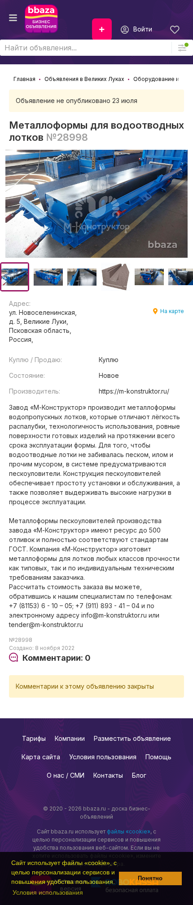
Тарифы (34, 738)
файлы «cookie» (128, 831)
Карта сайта (41, 757)
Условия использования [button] (48, 892)
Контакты (108, 775)
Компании (70, 738)
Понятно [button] (150, 878)
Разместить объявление (132, 738)
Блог (139, 775)
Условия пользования (102, 757)
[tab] (50, 658)
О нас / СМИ (65, 775)
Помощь (158, 757)
